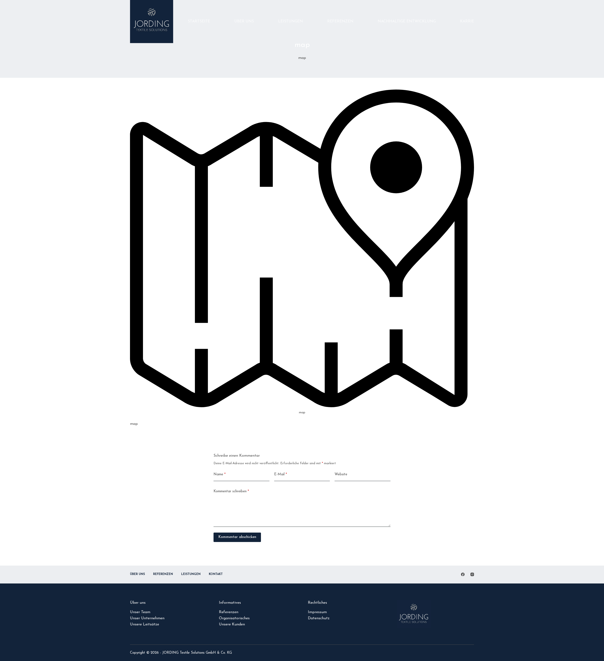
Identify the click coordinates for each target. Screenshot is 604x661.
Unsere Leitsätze (144, 624)
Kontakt (216, 574)
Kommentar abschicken (237, 537)
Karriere (469, 21)
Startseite (199, 21)
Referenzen (340, 21)
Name (220, 474)
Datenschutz (319, 618)
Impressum (317, 612)
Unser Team (140, 612)
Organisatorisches (234, 618)
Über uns (244, 21)
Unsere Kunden (232, 624)
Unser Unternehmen (147, 618)
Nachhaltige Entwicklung (407, 21)
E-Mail (280, 474)
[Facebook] (463, 574)
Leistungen (290, 21)
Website (341, 474)
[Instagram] (472, 574)
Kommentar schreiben (231, 491)
